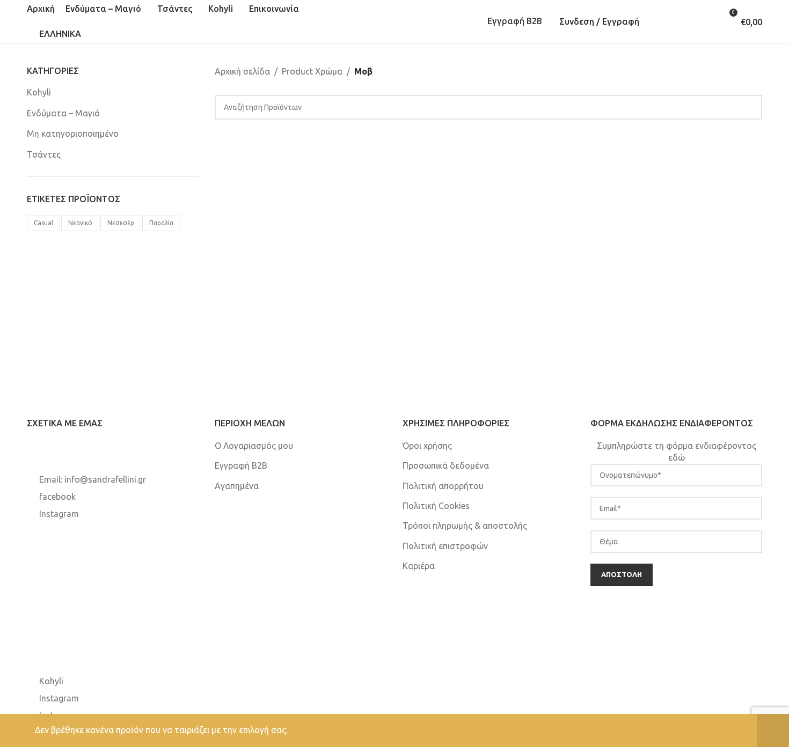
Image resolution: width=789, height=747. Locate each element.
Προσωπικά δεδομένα (446, 465)
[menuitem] (54, 34)
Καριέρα (419, 566)
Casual (43, 222)
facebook (57, 496)
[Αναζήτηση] (660, 21)
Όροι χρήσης (427, 445)
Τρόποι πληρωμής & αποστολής (465, 525)
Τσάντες (44, 154)
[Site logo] (394, 20)
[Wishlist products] (691, 21)
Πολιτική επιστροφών (445, 546)
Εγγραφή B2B (514, 21)
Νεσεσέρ (120, 222)
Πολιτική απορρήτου (443, 486)
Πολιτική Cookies (436, 506)
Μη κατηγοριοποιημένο (73, 133)
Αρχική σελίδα (242, 71)
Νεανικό (80, 222)
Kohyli (39, 92)
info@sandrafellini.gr (105, 479)
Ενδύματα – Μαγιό (63, 113)
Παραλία (161, 222)
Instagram (59, 514)
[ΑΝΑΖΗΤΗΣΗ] (749, 107)
